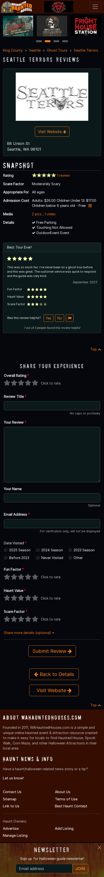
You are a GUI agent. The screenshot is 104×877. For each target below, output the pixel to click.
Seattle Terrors (86, 50)
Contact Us (12, 792)
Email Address (17, 514)
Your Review (15, 422)
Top (94, 349)
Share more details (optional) (28, 633)
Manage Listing (15, 835)
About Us (62, 792)
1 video (50, 214)
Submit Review (50, 651)
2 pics (37, 214)
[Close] (99, 847)
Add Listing (64, 828)
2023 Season (84, 550)
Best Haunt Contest (71, 806)
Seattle (35, 50)
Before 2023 (19, 558)
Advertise (11, 828)
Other (78, 558)
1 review (63, 175)
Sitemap (9, 799)
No (59, 318)
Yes (48, 318)
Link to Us (11, 806)
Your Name (13, 489)
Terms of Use (66, 799)
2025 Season (19, 550)
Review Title (15, 396)
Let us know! (13, 778)
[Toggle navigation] (95, 7)
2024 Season (52, 550)
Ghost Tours (57, 50)
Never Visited (52, 558)
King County (13, 50)
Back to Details (56, 674)
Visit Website (50, 131)
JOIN (80, 868)
